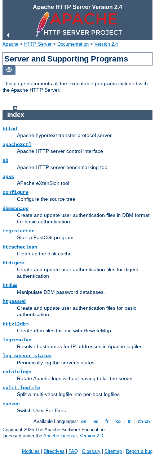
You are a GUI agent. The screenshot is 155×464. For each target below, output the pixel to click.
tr (129, 421)
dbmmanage (15, 208)
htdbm (10, 285)
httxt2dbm (15, 324)
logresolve (17, 340)
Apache (10, 44)
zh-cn (143, 421)
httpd (10, 129)
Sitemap (113, 451)
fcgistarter (18, 231)
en (84, 421)
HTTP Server (38, 44)
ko (118, 421)
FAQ (73, 451)
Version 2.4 (106, 44)
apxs (8, 176)
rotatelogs (17, 372)
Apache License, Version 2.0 (73, 435)
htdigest (14, 263)
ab (5, 160)
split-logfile (21, 388)
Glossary (91, 451)
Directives (54, 451)
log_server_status (27, 356)
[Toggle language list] (9, 70)
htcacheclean (20, 247)
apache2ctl (17, 144)
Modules (31, 451)
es (96, 421)
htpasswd (14, 301)
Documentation (73, 44)
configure (15, 192)
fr (107, 421)
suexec (11, 404)
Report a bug (139, 451)
